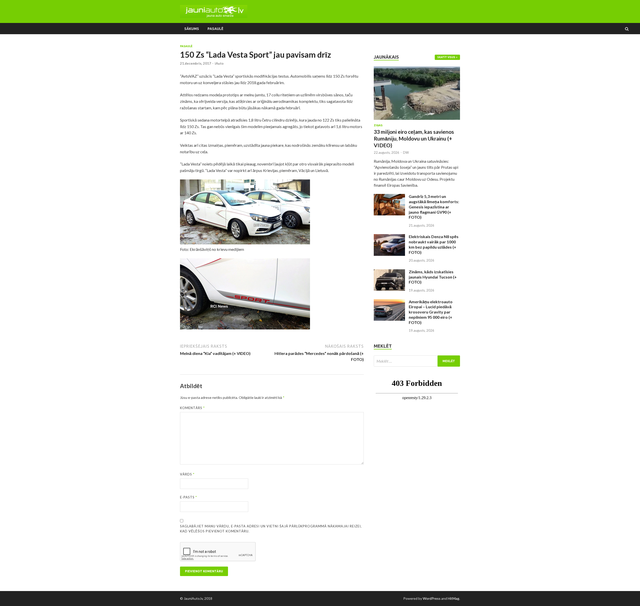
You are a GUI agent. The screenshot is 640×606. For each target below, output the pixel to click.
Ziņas (378, 125)
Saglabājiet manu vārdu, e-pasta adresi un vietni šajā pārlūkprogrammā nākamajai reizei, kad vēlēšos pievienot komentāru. (271, 528)
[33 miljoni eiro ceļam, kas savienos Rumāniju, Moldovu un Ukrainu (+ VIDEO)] (417, 69)
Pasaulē (215, 29)
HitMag (453, 598)
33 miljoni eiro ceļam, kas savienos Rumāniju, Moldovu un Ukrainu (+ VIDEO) (414, 139)
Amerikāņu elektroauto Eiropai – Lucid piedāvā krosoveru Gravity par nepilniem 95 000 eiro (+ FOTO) (430, 312)
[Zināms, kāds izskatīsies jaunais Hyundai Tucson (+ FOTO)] (389, 272)
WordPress (431, 598)
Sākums (191, 29)
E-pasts (188, 497)
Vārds (187, 474)
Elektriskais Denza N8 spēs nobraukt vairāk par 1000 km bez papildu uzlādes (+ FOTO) (433, 244)
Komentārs (192, 408)
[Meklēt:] (417, 361)
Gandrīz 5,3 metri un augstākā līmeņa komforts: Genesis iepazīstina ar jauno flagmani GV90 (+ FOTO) (434, 206)
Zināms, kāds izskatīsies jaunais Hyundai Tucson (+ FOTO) (433, 277)
